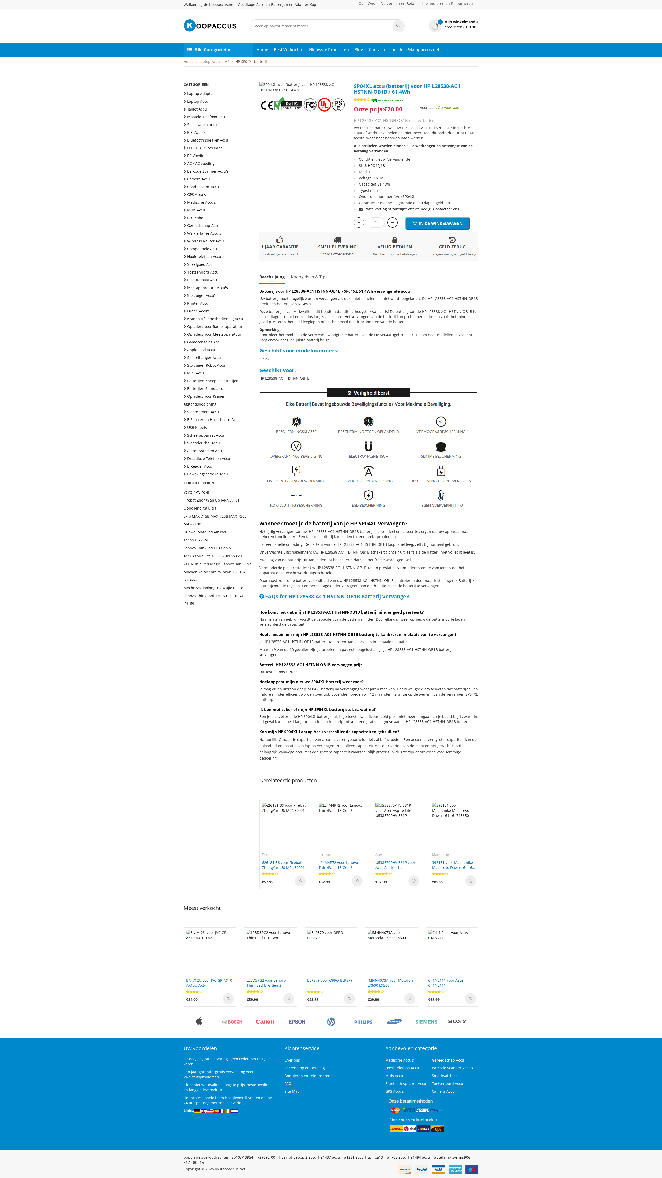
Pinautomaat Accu (203, 279)
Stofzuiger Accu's (202, 295)
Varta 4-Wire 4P (197, 492)
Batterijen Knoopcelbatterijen (212, 380)
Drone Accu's (198, 310)
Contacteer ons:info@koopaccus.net (404, 50)
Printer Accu (197, 303)
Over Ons (367, 3)
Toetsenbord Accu (203, 272)
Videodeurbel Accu (203, 442)
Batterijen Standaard (205, 388)
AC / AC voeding (201, 163)
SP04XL (265, 359)
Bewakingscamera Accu (207, 474)
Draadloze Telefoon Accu (208, 458)
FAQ (287, 1083)
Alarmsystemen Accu (205, 450)
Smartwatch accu (202, 124)
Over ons (292, 1060)
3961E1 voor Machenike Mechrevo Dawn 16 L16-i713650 (452, 865)
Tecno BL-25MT (197, 540)
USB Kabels (197, 427)
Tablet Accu (197, 109)
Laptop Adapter (200, 93)
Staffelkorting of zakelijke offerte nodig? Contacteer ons (411, 209)
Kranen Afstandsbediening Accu (215, 318)
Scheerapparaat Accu (205, 435)
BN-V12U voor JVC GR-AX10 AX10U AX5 (209, 983)
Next (342, 82)
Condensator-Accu (203, 186)
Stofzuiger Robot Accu (206, 365)
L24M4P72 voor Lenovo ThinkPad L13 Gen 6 (338, 865)
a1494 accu (420, 1157)
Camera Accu (198, 178)
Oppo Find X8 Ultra (200, 508)
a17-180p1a (194, 1162)
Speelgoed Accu (201, 264)
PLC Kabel (195, 217)
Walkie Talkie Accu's (204, 233)
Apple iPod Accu (201, 349)
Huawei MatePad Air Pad (205, 531)
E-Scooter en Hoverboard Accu (213, 419)
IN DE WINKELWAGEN (440, 223)
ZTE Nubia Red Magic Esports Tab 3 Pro (217, 564)
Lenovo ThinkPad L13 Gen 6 (207, 548)
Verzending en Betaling (304, 1067)
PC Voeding (197, 155)
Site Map (292, 1091)
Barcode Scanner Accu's (208, 171)
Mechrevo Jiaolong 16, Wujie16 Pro (213, 587)
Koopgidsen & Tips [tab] (309, 277)
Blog (359, 50)
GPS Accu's (196, 194)
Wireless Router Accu (205, 241)
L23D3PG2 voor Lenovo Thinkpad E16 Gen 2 (266, 983)
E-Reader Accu (199, 466)
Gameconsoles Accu (204, 342)
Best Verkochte (288, 50)
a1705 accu (397, 1157)
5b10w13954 (242, 1157)
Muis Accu (196, 210)
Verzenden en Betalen (400, 3)
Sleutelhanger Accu (204, 357)
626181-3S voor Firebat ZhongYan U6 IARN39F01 (283, 865)
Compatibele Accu (203, 248)
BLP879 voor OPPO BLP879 (329, 980)
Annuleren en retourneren (307, 1075)
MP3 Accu (195, 373)
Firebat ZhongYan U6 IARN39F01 (211, 500)
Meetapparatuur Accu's (207, 287)
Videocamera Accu (203, 411)
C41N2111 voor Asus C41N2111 (446, 983)
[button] (453, 24)
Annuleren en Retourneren (449, 3)
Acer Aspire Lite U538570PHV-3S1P (213, 556)
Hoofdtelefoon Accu (204, 256)
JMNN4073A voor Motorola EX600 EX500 (390, 983)
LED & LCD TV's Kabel (205, 147)
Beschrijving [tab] (272, 277)
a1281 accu (354, 1157)
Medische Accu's (201, 202)
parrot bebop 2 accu (299, 1157)
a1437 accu (330, 1157)
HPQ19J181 (377, 165)
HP (227, 61)
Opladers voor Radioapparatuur (215, 326)
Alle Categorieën (212, 50)
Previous (263, 82)
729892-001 (267, 1157)
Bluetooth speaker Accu (207, 140)
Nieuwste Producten (329, 50)
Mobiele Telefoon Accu (207, 116)
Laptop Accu (209, 61)
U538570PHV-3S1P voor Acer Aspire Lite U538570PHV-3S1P (395, 865)
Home (262, 50)
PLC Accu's (196, 132)
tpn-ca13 (375, 1157)
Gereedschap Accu (203, 225)
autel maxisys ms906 (452, 1157)
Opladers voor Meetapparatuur (214, 334)
